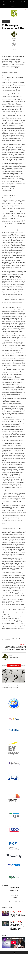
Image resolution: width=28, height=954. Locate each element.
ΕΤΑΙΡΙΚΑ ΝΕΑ (17, 911)
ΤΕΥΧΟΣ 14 (6, 21)
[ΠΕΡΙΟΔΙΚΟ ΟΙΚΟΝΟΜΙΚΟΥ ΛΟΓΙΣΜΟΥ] (14, 12)
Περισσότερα (14, 6)
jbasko (14, 38)
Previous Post (6, 636)
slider (12, 911)
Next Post (22, 644)
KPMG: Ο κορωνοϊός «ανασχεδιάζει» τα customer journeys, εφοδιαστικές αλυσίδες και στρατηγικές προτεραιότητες (18, 926)
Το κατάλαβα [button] (22, 4)
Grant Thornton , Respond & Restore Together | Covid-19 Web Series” (17, 915)
